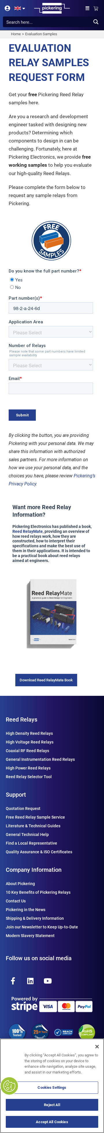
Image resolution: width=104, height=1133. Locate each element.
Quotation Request (23, 808)
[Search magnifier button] (96, 22)
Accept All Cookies (52, 1122)
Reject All (52, 1105)
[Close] (97, 1046)
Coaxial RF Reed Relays (27, 750)
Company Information (34, 869)
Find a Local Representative (31, 843)
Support (16, 794)
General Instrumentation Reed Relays (40, 759)
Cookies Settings (52, 1087)
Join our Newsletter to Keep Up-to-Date (42, 927)
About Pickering (20, 883)
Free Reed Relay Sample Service (35, 817)
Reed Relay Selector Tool (29, 776)
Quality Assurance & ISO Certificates (39, 852)
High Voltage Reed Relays (29, 742)
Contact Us (16, 901)
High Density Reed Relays (29, 733)
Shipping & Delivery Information (35, 918)
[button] (87, 8)
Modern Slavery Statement (30, 935)
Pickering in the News (25, 909)
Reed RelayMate (27, 531)
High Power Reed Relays (28, 768)
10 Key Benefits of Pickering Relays (38, 892)
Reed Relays (21, 719)
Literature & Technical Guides (33, 826)
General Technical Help (27, 834)
